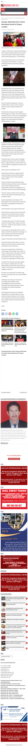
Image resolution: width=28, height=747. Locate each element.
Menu (3, 9)
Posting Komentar (10, 29)
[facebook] (2, 313)
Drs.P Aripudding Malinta (14, 455)
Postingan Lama (23, 392)
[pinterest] (9, 313)
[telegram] (17, 313)
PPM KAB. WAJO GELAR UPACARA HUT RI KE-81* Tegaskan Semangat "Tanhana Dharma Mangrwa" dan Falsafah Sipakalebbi (16, 626)
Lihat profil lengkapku (14, 458)
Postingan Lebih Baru (5, 392)
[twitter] (6, 313)
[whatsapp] (13, 313)
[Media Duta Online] (10, 5)
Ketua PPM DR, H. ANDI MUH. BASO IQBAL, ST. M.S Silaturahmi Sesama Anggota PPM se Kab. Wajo (16, 599)
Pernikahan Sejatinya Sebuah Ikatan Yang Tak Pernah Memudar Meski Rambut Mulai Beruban (16, 632)
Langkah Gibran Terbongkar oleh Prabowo (15, 619)
